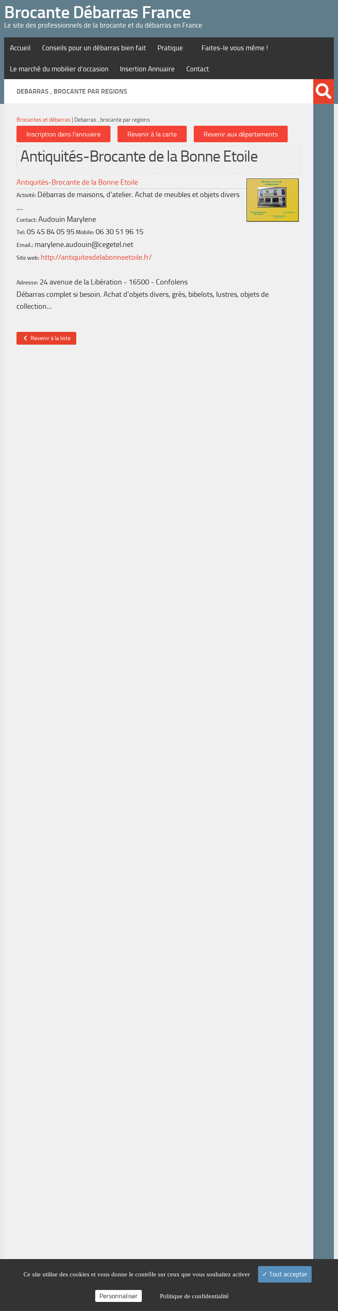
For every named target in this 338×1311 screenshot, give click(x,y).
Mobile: (85, 232)
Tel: (20, 232)
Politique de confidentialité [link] (194, 1296)
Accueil (20, 48)
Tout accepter (287, 1274)
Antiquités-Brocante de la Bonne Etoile (77, 182)
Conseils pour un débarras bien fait (94, 48)
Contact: (26, 219)
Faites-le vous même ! (235, 48)
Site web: (27, 257)
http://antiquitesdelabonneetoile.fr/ (96, 257)
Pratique (170, 48)
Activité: (26, 195)
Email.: (24, 245)
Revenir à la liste (49, 338)
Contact (197, 69)
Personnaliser (118, 1296)
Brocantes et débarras (43, 119)
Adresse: (27, 282)
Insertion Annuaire (147, 69)
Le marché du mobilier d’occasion (59, 69)
